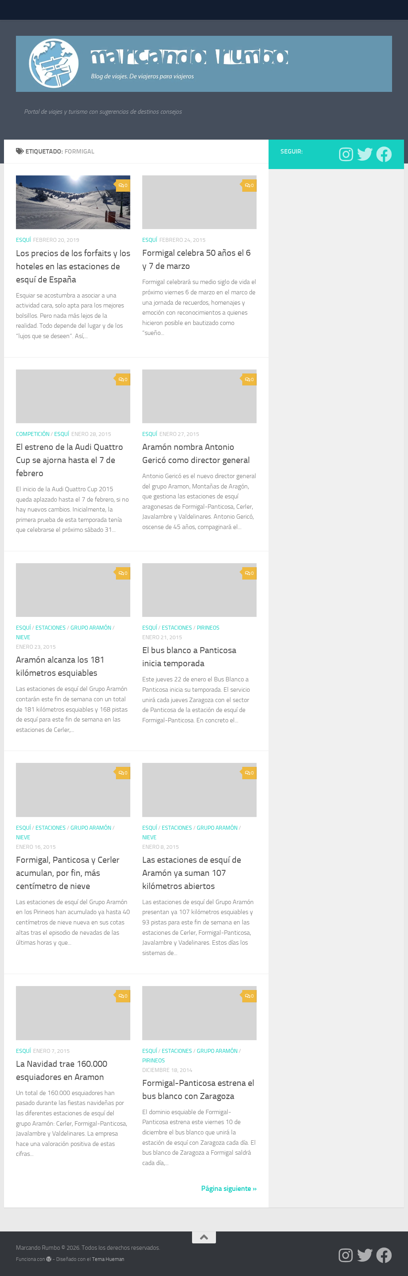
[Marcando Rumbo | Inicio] (204, 64)
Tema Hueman (108, 1259)
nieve (23, 637)
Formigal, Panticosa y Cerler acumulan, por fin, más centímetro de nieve (68, 873)
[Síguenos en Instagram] (346, 154)
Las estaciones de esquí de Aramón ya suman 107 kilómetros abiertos (191, 873)
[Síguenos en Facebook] (384, 154)
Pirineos (208, 627)
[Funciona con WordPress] (48, 1259)
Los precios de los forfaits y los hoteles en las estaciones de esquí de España (73, 266)
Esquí (23, 240)
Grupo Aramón (91, 627)
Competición (32, 434)
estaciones (50, 627)
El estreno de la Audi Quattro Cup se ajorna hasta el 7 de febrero (69, 460)
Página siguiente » (229, 1188)
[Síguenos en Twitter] (365, 154)
